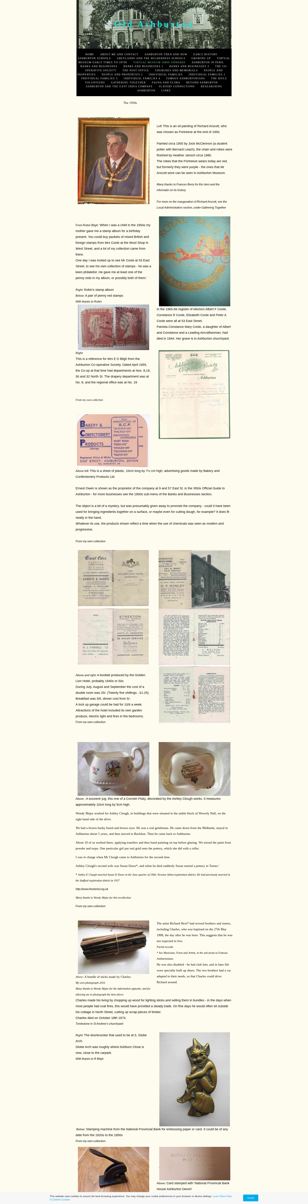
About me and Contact (119, 54)
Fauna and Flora (166, 82)
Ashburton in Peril (208, 62)
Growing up (201, 58)
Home (89, 54)
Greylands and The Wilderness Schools (151, 58)
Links (166, 90)
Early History (205, 54)
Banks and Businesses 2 (143, 66)
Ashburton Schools (94, 58)
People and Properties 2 (122, 74)
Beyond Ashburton (202, 82)
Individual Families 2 (207, 74)
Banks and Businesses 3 (189, 66)
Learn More (219, 1196)
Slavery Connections (177, 86)
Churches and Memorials (176, 70)
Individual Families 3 (99, 78)
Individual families (166, 74)
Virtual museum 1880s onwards (159, 62)
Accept (250, 1198)
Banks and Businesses (98, 66)
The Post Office (135, 70)
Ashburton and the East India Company (119, 86)
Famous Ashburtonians (185, 78)
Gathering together (128, 82)
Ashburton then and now (166, 54)
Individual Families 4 (142, 78)
